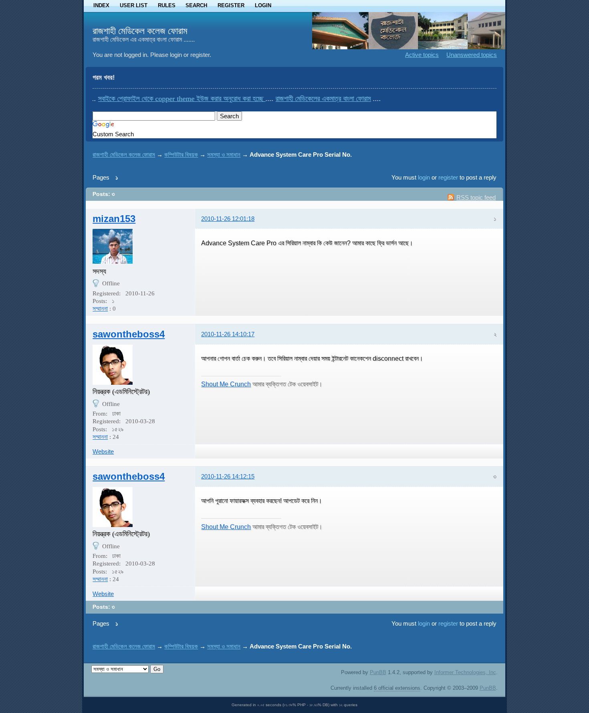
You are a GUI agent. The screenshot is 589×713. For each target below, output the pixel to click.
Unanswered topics (471, 54)
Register (231, 5)
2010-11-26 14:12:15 (227, 476)
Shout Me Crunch (226, 384)
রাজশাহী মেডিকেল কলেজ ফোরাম (140, 31)
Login (263, 5)
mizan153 (114, 218)
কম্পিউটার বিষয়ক (181, 154)
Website (103, 451)
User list (133, 5)
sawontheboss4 (129, 334)
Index (101, 5)
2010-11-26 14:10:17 (227, 334)
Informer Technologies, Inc (465, 672)
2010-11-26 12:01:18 (227, 218)
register (448, 177)
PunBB (378, 672)
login (424, 177)
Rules (166, 5)
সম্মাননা (100, 308)
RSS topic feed (476, 197)
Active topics (422, 54)
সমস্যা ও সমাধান (223, 154)
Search (196, 5)
